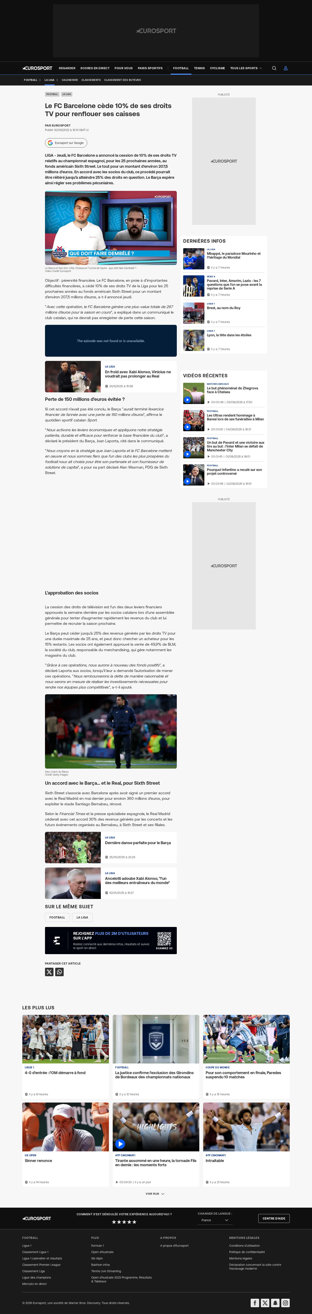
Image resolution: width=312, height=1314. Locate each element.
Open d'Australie (102, 1252)
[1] (114, 1221)
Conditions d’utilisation (244, 1245)
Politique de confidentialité (247, 1252)
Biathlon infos (100, 1264)
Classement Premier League (41, 1264)
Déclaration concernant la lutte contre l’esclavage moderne (255, 1266)
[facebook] (255, 1303)
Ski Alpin (97, 1258)
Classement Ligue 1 (35, 1252)
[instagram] (285, 1303)
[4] (129, 1221)
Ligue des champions (36, 1277)
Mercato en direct (34, 1284)
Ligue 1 (26, 1245)
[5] (134, 1221)
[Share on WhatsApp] (59, 972)
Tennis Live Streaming (106, 1271)
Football (52, 94)
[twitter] (265, 1303)
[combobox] (215, 1220)
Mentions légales (240, 1258)
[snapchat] (275, 1303)
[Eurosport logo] (37, 68)
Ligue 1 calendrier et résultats (42, 1258)
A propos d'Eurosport (174, 1245)
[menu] (274, 68)
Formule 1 (97, 1245)
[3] (124, 1221)
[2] (119, 1221)
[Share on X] (49, 972)
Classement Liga (33, 1271)
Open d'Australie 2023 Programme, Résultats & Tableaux (121, 1279)
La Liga (67, 94)
